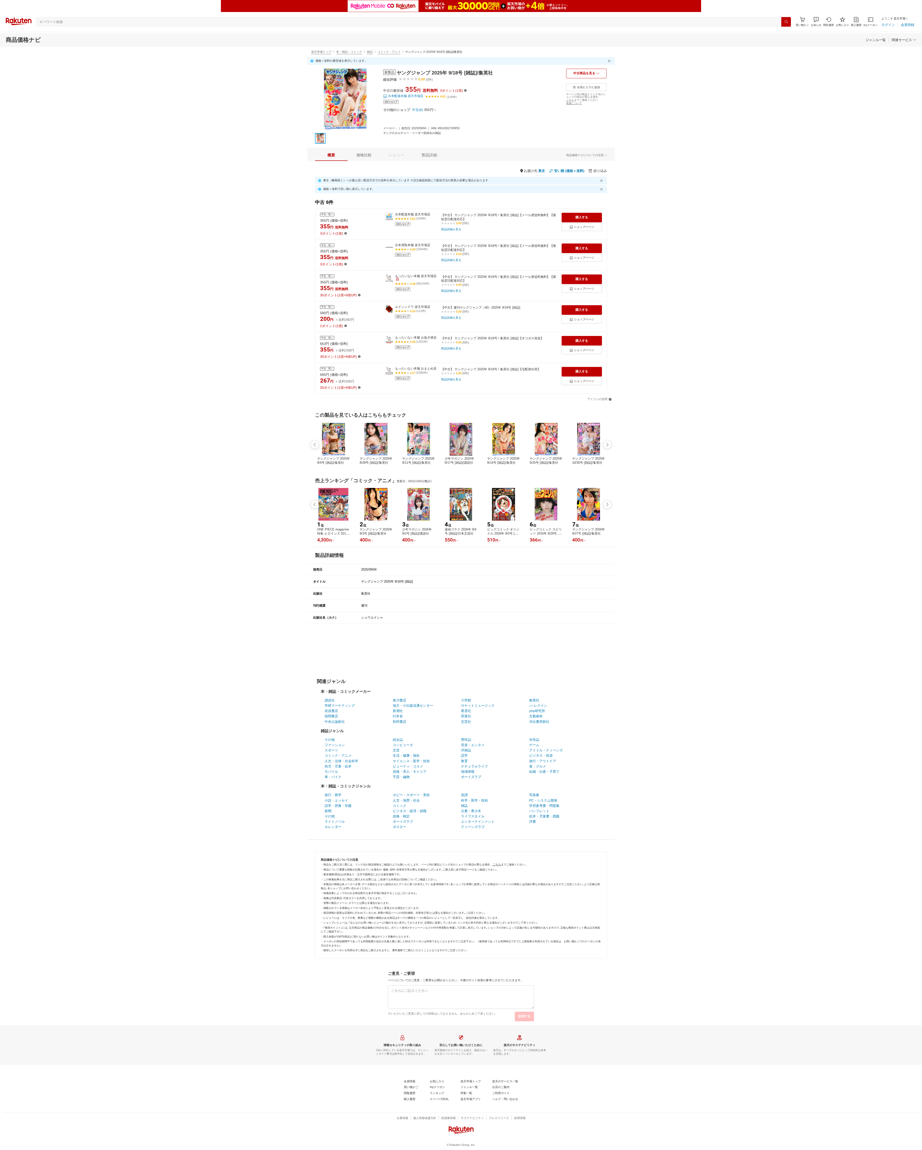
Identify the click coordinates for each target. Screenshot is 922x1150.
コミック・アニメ (388, 52)
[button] (816, 22)
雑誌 (370, 52)
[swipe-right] (607, 445)
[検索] (786, 22)
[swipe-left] (315, 445)
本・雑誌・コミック (349, 52)
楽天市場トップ (321, 52)
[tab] (331, 155)
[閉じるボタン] (610, 61)
